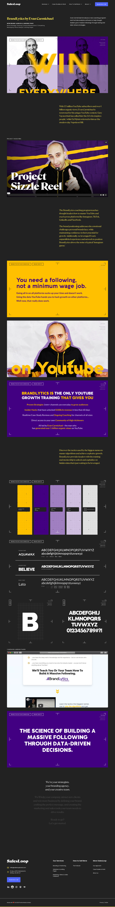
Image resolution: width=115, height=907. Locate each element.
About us (95, 873)
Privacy (102, 902)
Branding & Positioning (59, 866)
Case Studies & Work (99, 869)
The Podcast (76, 866)
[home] (13, 4)
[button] (45, 4)
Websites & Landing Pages (58, 870)
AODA (106, 902)
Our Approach (97, 866)
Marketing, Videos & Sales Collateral (60, 875)
